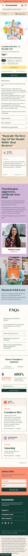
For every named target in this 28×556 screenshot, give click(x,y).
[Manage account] (3, 5)
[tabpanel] (14, 415)
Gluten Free (10, 60)
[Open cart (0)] (25, 5)
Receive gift (14, 490)
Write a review (14, 390)
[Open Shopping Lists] (22, 5)
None (3, 60)
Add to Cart (14, 75)
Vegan (3, 63)
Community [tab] (8, 366)
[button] (5, 554)
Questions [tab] (20, 366)
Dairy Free (18, 60)
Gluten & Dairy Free (13, 63)
